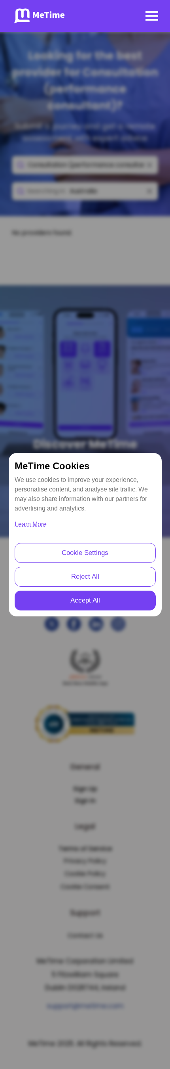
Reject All (85, 576)
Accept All (85, 600)
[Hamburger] (151, 16)
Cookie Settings (85, 553)
